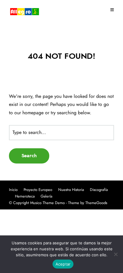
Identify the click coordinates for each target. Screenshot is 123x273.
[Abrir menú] (112, 10)
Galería (46, 196)
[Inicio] (24, 11)
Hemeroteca (25, 196)
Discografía (99, 190)
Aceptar (63, 264)
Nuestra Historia (71, 190)
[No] (116, 254)
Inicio (13, 190)
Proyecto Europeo (38, 190)
